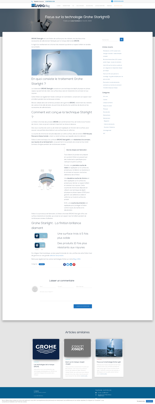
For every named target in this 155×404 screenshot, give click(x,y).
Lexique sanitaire (100, 5)
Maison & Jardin (107, 105)
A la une (105, 96)
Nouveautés (89, 5)
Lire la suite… (84, 376)
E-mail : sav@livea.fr (103, 392)
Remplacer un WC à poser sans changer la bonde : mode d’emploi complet (112, 53)
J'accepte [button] (149, 401)
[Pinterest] (74, 264)
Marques (109, 5)
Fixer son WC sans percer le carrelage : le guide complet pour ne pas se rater (113, 76)
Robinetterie (66, 5)
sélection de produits (57, 255)
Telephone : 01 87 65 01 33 (103, 390)
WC (73, 5)
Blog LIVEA (76, 259)
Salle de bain (80, 5)
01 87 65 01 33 (50, 1)
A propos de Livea (119, 1)
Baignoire (106, 121)
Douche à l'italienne (109, 127)
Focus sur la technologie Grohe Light (109, 362)
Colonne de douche (109, 124)
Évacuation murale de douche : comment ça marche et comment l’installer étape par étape (112, 85)
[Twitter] (67, 264)
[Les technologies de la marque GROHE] (46, 349)
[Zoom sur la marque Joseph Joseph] (77, 347)
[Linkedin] (70, 264)
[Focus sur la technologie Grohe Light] (109, 347)
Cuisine (58, 5)
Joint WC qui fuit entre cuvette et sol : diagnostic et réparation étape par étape (112, 68)
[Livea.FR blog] (40, 6)
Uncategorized (107, 130)
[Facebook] (64, 264)
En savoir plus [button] (141, 401)
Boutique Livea (118, 5)
